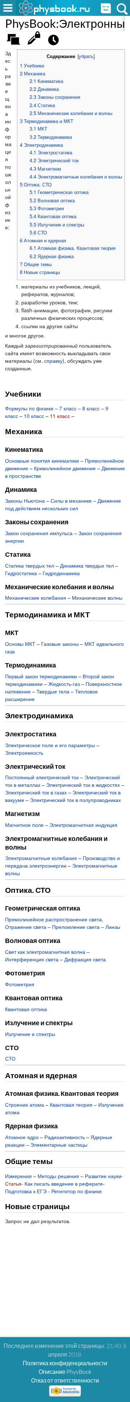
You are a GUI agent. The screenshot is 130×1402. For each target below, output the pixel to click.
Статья (13, 1183)
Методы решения (58, 1176)
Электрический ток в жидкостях (83, 784)
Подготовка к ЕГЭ (26, 1191)
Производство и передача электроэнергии (62, 861)
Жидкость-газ (64, 683)
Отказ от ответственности (65, 1380)
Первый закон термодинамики (41, 676)
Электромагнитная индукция (83, 824)
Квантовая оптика (26, 1009)
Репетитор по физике (76, 1191)
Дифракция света (85, 959)
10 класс (34, 415)
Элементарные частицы (58, 1144)
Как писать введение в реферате (64, 1183)
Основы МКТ (20, 643)
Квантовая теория (71, 1104)
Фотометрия (19, 984)
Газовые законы (60, 643)
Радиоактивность (64, 1137)
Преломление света (76, 926)
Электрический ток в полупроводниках (75, 799)
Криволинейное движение (65, 468)
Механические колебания (35, 597)
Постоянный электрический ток (42, 777)
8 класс (91, 408)
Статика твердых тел (29, 565)
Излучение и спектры (30, 1033)
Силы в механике (71, 500)
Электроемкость (24, 752)
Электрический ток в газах (36, 792)
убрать (86, 56)
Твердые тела (52, 691)
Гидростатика (21, 573)
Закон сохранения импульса (39, 533)
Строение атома (24, 1104)
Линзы (112, 926)
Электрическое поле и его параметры (50, 745)
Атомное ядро (22, 1137)
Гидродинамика (61, 573)
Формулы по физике (29, 408)
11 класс (60, 415)
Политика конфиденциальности (65, 1362)
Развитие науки (103, 1176)
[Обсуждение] (16, 41)
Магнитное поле (24, 824)
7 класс (68, 408)
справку (53, 360)
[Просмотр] (36, 41)
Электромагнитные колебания (41, 857)
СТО (10, 1058)
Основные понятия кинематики (42, 460)
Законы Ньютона (25, 500)
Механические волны (97, 597)
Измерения (18, 1176)
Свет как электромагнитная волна (45, 951)
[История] (55, 41)
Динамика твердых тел (87, 565)
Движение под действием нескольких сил (63, 504)
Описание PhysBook (65, 1371)
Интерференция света (31, 959)
